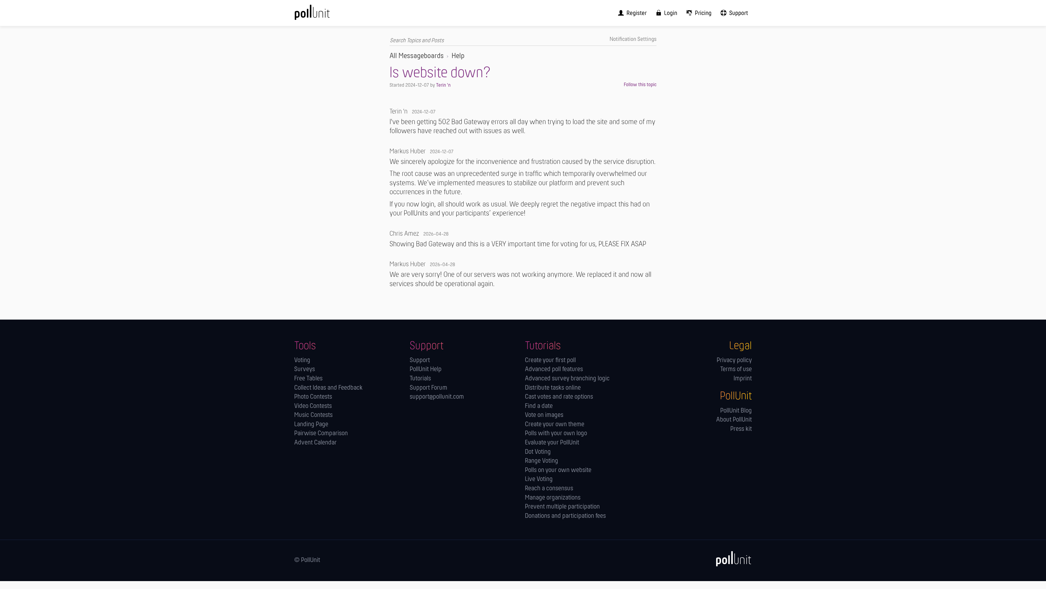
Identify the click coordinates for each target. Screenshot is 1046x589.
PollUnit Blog (736, 410)
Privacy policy (734, 360)
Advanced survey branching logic (567, 378)
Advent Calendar (315, 442)
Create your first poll (550, 360)
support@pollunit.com (437, 396)
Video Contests (313, 406)
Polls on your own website (558, 470)
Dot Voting (538, 452)
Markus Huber (407, 151)
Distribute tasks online (553, 387)
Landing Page (311, 424)
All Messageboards (417, 56)
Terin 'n (443, 85)
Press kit (741, 429)
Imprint (743, 378)
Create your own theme (554, 424)
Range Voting (541, 461)
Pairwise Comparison (321, 433)
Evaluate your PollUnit (552, 442)
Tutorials (420, 378)
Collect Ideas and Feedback (328, 387)
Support (420, 360)
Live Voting (539, 479)
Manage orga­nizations (552, 497)
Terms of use (736, 369)
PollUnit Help (426, 369)
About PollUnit (734, 419)
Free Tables (308, 378)
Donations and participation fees (565, 516)
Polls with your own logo (556, 433)
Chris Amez (404, 233)
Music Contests (313, 415)
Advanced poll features (554, 369)
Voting (302, 360)
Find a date (539, 406)
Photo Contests (313, 396)
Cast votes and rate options (559, 396)
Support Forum (428, 387)
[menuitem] (630, 13)
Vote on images (544, 415)
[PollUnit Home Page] (322, 15)
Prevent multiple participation (562, 506)
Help (458, 56)
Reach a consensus (549, 488)
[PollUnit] (730, 559)
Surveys (304, 369)
